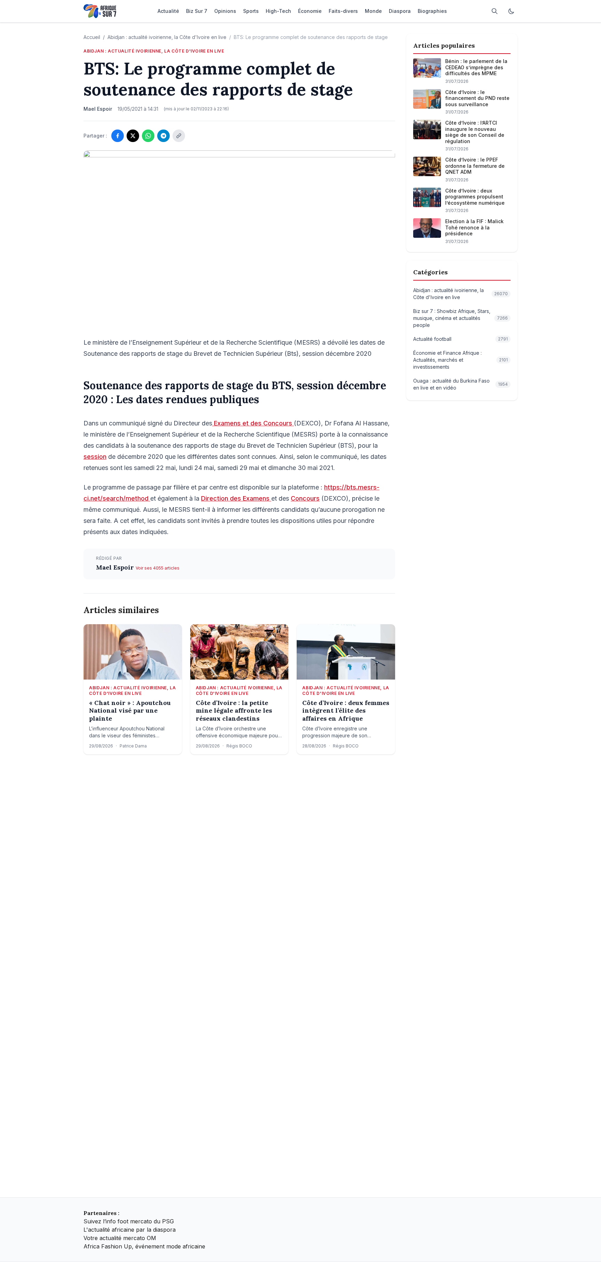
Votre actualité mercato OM (119, 1237)
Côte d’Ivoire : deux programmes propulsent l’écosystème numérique (475, 197)
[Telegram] (163, 136)
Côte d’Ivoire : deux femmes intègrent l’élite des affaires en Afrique (345, 710)
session (94, 456)
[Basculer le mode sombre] (511, 11)
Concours (305, 498)
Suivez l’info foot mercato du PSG (128, 1221)
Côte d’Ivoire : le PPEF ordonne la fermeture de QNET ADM (475, 166)
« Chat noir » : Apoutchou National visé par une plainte (130, 710)
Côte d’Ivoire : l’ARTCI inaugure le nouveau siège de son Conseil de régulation (474, 132)
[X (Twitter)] (133, 136)
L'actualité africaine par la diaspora (129, 1229)
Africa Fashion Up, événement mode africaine (144, 1246)
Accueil (91, 37)
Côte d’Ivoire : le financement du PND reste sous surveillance (477, 98)
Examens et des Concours (253, 423)
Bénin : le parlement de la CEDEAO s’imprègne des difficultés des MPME (476, 67)
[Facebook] (117, 136)
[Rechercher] (494, 11)
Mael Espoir (116, 567)
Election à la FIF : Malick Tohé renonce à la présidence (474, 227)
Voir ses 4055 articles (157, 568)
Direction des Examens (236, 498)
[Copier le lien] (179, 136)
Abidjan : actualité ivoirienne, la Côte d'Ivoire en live (166, 37)
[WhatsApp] (148, 136)
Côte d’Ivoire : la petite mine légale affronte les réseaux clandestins (234, 710)
